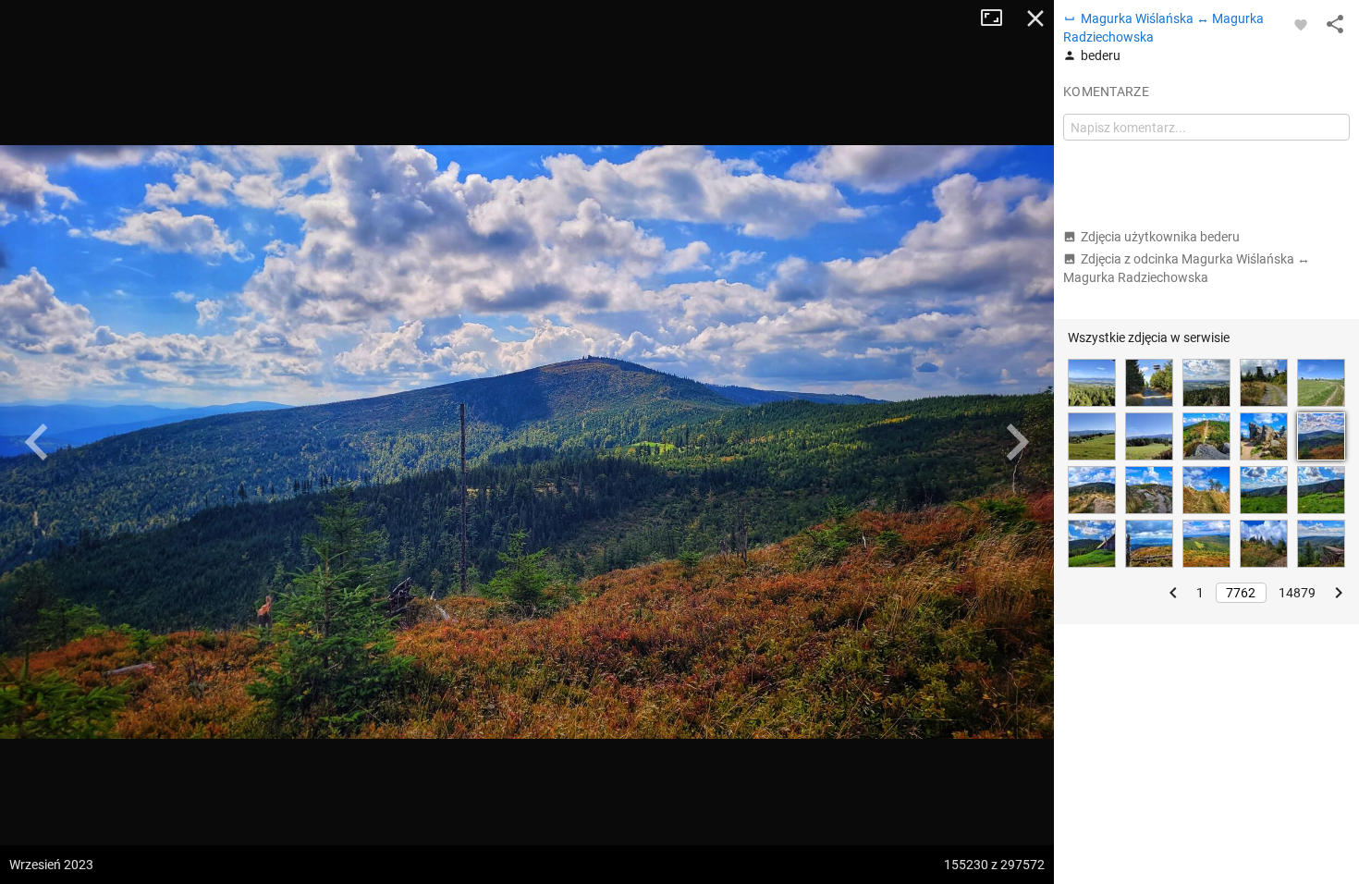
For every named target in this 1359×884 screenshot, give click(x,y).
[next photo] (1017, 442)
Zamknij (1035, 18)
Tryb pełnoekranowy (998, 18)
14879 (1297, 592)
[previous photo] (37, 442)
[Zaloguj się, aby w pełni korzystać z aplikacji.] (1301, 24)
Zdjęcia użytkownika (1160, 236)
